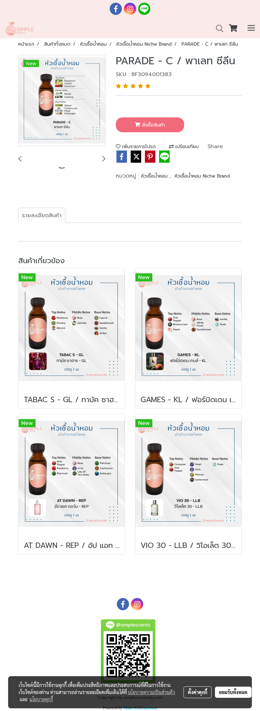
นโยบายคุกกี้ (41, 699)
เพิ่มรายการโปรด (138, 146)
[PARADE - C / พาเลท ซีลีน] (62, 100)
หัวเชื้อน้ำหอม (155, 176)
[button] (217, 28)
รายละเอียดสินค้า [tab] (42, 215)
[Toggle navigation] (251, 28)
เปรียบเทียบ (186, 146)
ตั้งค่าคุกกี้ (197, 692)
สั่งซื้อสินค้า (152, 125)
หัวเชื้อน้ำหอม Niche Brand (202, 176)
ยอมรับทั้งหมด (233, 692)
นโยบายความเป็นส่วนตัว (151, 692)
